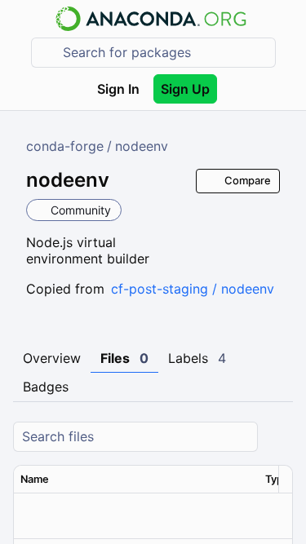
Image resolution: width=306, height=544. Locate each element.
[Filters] (278, 437)
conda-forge (65, 146)
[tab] (52, 359)
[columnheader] (136, 479)
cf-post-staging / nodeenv (192, 289)
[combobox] (165, 52)
